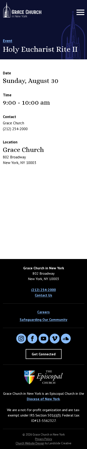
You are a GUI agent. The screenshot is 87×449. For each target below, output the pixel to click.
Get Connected (44, 354)
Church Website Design (30, 443)
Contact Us (43, 295)
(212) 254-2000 (43, 289)
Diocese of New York (43, 399)
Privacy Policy (43, 439)
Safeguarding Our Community (43, 319)
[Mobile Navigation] (79, 12)
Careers (43, 312)
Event (7, 40)
